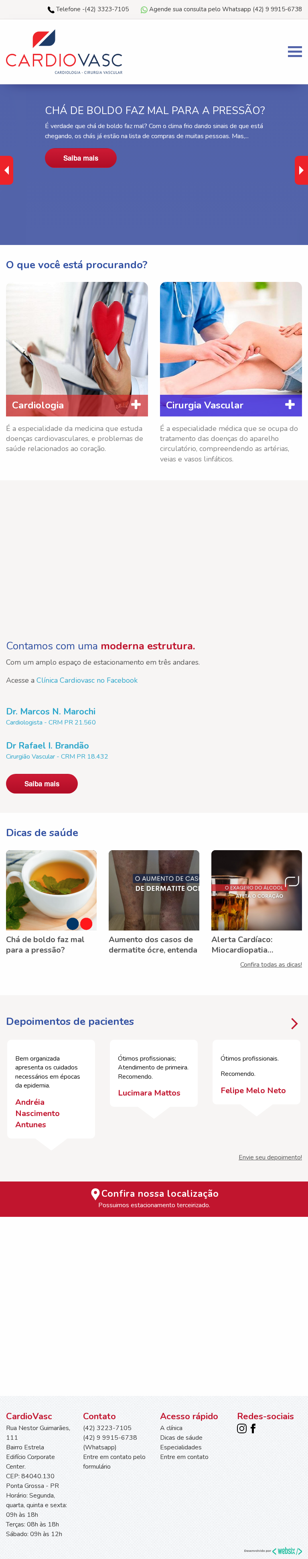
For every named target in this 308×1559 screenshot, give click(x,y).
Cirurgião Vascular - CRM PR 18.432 (57, 756)
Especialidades (181, 1447)
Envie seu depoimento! (270, 1157)
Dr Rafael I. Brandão (47, 746)
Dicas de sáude (181, 1437)
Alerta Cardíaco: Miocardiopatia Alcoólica (241, 945)
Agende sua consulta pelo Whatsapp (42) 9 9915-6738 (225, 9)
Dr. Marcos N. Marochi (50, 712)
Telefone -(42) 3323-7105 (92, 9)
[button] (301, 170)
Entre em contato (184, 1457)
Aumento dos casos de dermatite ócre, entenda (153, 945)
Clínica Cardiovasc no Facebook (87, 680)
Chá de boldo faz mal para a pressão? (45, 945)
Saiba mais (80, 158)
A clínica (171, 1428)
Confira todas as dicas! (271, 964)
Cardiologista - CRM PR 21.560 (51, 722)
